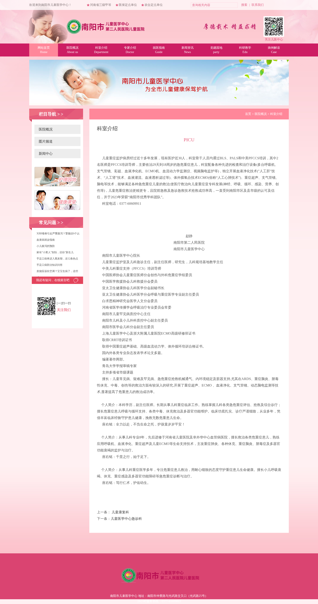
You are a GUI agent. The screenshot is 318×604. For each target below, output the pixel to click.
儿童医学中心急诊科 (126, 518)
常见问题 (47, 222)
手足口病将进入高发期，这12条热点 (57, 258)
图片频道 (46, 141)
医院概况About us (72, 50)
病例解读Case (274, 50)
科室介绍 (276, 114)
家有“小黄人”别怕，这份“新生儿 (55, 252)
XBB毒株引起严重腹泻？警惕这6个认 (58, 233)
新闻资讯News (187, 50)
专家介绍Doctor (130, 50)
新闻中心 (46, 153)
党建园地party (216, 50)
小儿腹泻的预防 (46, 246)
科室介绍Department (101, 50)
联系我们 (258, 4)
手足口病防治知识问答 (50, 264)
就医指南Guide (159, 50)
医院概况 (46, 129)
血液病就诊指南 (46, 239)
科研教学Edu (245, 50)
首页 (248, 114)
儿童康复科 (120, 512)
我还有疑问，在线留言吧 (52, 280)
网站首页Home (44, 50)
